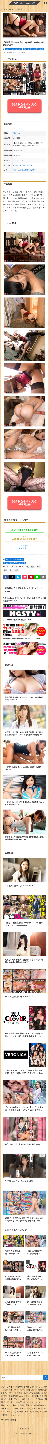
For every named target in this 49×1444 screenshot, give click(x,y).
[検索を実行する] (45, 1377)
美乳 (5, 570)
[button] (6, 577)
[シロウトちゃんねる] (24, 3)
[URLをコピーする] (43, 577)
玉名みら (16, 133)
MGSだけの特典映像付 (13, 49)
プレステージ (18, 160)
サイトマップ (24, 1429)
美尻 (17, 570)
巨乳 (27, 567)
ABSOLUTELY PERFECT (22, 165)
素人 (38, 567)
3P (7, 567)
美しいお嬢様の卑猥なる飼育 (33, 49)
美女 (11, 570)
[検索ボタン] (45, 3)
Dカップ (14, 567)
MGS (21, 567)
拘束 (32, 567)
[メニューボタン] (3, 3)
